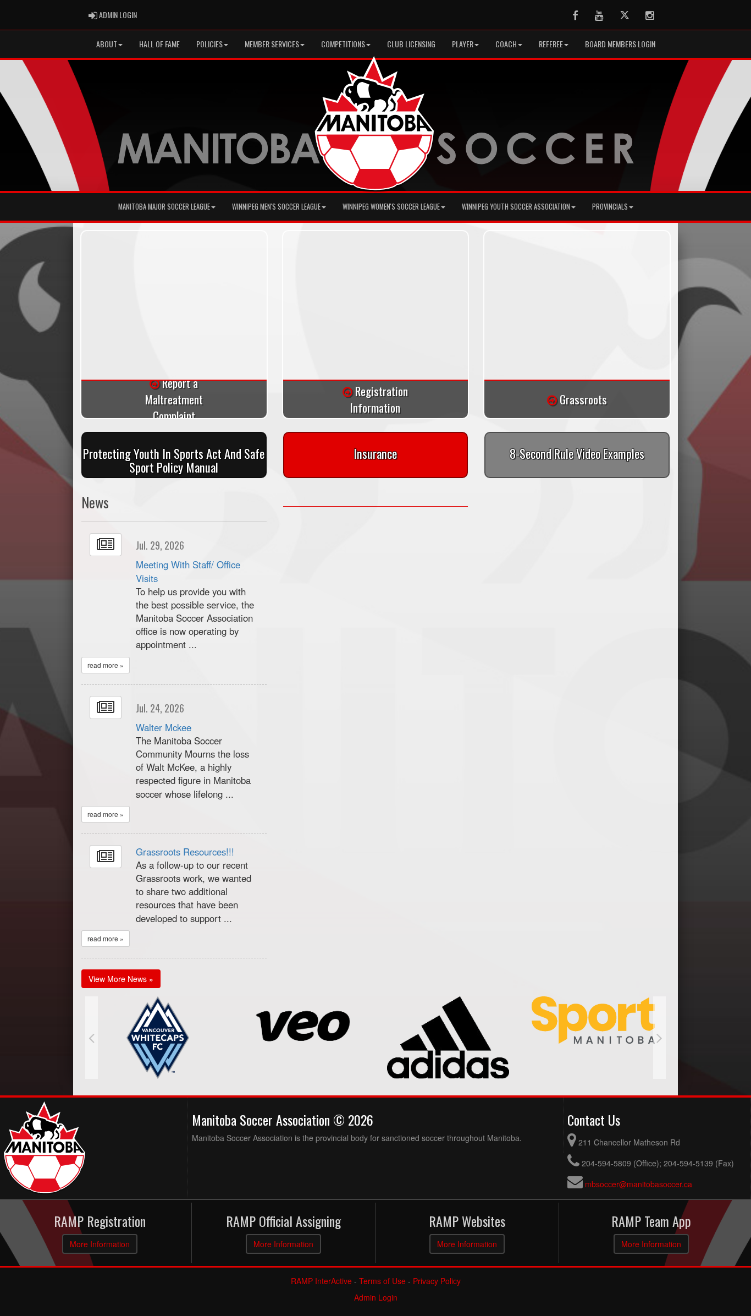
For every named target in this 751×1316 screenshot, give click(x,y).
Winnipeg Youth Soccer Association (516, 206)
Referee (551, 44)
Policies (209, 44)
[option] (157, 1026)
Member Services (272, 44)
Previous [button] (91, 1037)
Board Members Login (620, 44)
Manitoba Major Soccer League (164, 206)
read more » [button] (105, 665)
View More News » (121, 978)
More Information (100, 1243)
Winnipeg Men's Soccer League (276, 206)
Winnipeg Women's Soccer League (391, 206)
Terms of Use (382, 1280)
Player (462, 44)
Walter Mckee (163, 727)
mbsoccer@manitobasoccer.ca (638, 1183)
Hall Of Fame (159, 44)
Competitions (343, 44)
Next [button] (659, 1037)
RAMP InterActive (321, 1280)
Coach (506, 44)
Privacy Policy (437, 1280)
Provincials (610, 206)
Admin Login (375, 1297)
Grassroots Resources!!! (185, 851)
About (106, 44)
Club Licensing (411, 44)
